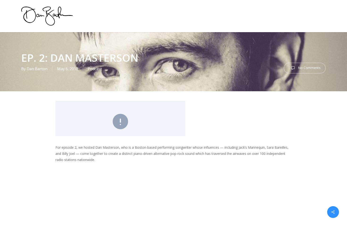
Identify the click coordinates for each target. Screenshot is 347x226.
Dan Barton (37, 68)
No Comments (309, 67)
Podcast (95, 68)
